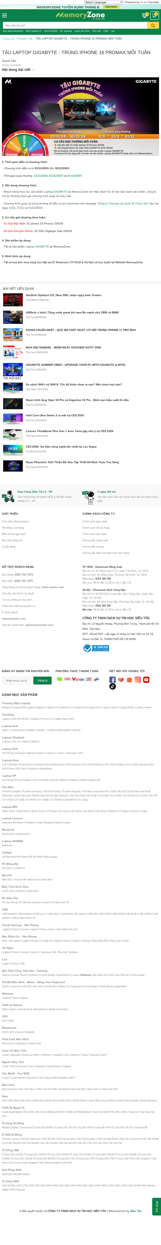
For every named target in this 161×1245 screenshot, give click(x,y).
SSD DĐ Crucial (10, 1138)
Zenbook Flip (42, 764)
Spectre (54, 780)
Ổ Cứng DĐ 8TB (138, 1127)
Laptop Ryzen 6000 (64, 718)
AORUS (35, 741)
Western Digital (10, 1127)
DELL (10, 868)
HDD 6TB (70, 1185)
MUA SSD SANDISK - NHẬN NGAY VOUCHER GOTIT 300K (63, 347)
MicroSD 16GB (108, 791)
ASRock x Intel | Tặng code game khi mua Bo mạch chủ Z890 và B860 (72, 312)
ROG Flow (8, 768)
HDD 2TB (34, 1185)
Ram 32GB (45, 1100)
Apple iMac (33, 890)
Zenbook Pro (57, 764)
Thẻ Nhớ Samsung (32, 791)
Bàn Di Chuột (70, 929)
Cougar (74, 974)
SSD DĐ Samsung (30, 1138)
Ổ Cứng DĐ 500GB (43, 1127)
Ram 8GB (19, 1100)
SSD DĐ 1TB (84, 1143)
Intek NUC (7, 879)
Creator (143, 811)
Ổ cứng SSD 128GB (35, 1154)
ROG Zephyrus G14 (76, 764)
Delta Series (23, 811)
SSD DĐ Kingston (86, 1138)
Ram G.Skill (116, 1100)
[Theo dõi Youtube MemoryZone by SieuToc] (146, 679)
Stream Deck (25, 1009)
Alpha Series (8, 811)
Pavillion (27, 780)
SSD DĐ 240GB (150, 1138)
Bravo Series (38, 811)
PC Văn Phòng (9, 902)
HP (3, 868)
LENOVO (20, 868)
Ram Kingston (131, 1100)
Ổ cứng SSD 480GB (126, 1154)
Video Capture (9, 1009)
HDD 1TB (22, 1185)
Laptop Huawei (144, 707)
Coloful (31, 1043)
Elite (46, 780)
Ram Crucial (102, 1100)
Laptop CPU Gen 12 (41, 718)
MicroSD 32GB (125, 791)
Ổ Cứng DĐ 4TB (119, 1127)
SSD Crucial (14, 1162)
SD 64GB (103, 795)
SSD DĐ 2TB (99, 1143)
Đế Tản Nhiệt (36, 856)
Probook (73, 780)
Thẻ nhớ (96, 31)
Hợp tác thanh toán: (27, 624)
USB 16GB (104, 913)
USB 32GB (117, 913)
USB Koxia (53, 913)
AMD (10, 1020)
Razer (16, 929)
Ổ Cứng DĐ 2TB (82, 1127)
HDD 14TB (120, 1185)
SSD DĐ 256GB (11, 1143)
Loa (113, 31)
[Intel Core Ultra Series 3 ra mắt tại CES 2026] (13, 419)
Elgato (24, 997)
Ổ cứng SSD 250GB (80, 1154)
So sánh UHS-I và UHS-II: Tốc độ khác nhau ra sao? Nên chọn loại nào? (74, 384)
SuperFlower (53, 1066)
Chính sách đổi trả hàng (96, 527)
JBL (54, 952)
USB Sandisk (9, 913)
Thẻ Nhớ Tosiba (52, 791)
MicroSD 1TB (66, 795)
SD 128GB (115, 795)
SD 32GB (92, 795)
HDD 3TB (46, 1185)
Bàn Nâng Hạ (100, 974)
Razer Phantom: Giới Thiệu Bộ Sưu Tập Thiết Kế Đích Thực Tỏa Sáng (72, 462)
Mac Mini (47, 879)
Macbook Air (8, 833)
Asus (66, 1054)
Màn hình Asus (9, 1089)
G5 (14, 741)
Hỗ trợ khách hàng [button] (18, 566)
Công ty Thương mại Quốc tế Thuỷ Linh (122, 203)
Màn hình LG (94, 1089)
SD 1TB (153, 795)
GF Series (52, 811)
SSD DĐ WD (48, 1138)
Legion (67, 822)
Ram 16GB (32, 1100)
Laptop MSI (19, 707)
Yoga (39, 822)
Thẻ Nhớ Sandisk (11, 791)
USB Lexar (39, 913)
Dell (59, 929)
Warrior (6, 974)
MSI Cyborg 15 (34, 31)
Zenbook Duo (26, 764)
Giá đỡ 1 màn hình (11, 986)
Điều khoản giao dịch (14, 534)
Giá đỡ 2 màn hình (32, 986)
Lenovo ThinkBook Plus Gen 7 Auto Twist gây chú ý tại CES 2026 (69, 431)
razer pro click (82, 31)
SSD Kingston (142, 1158)
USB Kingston (25, 913)
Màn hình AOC (78, 1089)
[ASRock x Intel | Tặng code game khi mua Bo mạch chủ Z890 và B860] (13, 317)
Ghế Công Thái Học (119, 974)
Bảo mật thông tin (12, 540)
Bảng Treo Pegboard (70, 986)
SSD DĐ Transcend (130, 1138)
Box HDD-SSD (31, 1111)
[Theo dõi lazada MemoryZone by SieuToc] (121, 679)
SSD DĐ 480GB (30, 1143)
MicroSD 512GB (49, 795)
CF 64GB (31, 799)
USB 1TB (30, 917)
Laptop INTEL (127, 707)
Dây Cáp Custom (120, 940)
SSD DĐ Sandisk (66, 1138)
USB (105, 31)
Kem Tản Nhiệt (101, 1111)
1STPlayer (45, 1054)
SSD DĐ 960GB (67, 1143)
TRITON (76, 730)
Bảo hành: (17, 580)
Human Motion (90, 986)
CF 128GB (43, 799)
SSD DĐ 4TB (115, 1143)
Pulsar (43, 929)
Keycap (86, 940)
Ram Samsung (149, 1100)
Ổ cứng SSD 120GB (12, 1154)
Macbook (7, 707)
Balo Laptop (51, 856)
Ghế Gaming (138, 974)
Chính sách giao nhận (94, 521)
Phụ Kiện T (64, 952)
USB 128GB (144, 913)
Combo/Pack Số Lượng (75, 799)
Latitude (30, 753)
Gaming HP (95, 780)
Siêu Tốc (136, 1211)
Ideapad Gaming (52, 822)
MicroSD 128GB (11, 795)
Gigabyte (29, 1032)
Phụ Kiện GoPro (119, 1111)
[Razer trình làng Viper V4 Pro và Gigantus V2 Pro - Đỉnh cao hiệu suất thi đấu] (13, 403)
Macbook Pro (23, 833)
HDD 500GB (8, 1185)
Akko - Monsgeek (11, 940)
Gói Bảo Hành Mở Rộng (14, 856)
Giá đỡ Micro (51, 986)
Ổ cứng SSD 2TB (85, 1158)
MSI (30, 879)
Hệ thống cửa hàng (13, 527)
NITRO (52, 730)
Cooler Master (47, 974)
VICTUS (38, 780)
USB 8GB (92, 913)
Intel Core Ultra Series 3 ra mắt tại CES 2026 (55, 415)
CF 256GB (55, 799)
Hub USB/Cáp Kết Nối (52, 1111)
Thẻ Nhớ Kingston (71, 791)
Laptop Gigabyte (35, 707)
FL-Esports (56, 940)
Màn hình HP (44, 1089)
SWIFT (5, 730)
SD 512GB (141, 795)
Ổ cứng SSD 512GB (21, 1158)
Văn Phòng (8, 753)
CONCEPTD (17, 730)
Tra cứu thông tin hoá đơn (17, 599)
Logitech (6, 929)
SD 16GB (80, 795)
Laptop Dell (94, 707)
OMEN (83, 780)
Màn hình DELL (27, 1089)
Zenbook (12, 764)
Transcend (25, 1127)
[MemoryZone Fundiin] (80, 6)
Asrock (37, 879)
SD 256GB (128, 795)
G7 (19, 741)
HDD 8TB (81, 1185)
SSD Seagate (30, 1162)
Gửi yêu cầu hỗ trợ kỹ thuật (18, 593)
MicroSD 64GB (143, 791)
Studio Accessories (58, 1009)
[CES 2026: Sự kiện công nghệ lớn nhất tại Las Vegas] (13, 450)
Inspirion (40, 753)
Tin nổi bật (12, 378)
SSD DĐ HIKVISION (107, 1138)
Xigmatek (15, 1054)
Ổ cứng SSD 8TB (124, 1158)
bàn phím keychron (13, 31)
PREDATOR (64, 730)
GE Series (89, 811)
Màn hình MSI (110, 1089)
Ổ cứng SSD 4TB (105, 1158)
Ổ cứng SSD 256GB (103, 1154)
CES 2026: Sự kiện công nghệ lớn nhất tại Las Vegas (61, 446)
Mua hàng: (17, 574)
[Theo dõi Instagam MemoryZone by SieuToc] (138, 679)
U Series (6, 741)
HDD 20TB (133, 1185)
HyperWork (63, 974)
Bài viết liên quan (18, 288)
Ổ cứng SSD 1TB (65, 1158)
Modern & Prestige (118, 811)
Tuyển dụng (8, 546)
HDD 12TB (107, 1185)
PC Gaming (66, 31)
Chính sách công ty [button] (98, 513)
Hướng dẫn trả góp (93, 546)
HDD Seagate (18, 1189)
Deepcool (27, 1054)
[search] (153, 25)
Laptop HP (51, 707)
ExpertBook (46, 768)
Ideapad (6, 822)
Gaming (20, 753)
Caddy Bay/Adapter (12, 1111)
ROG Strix (21, 768)
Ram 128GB (72, 1100)
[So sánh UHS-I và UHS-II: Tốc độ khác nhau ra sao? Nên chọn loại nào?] (13, 388)
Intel (4, 1020)
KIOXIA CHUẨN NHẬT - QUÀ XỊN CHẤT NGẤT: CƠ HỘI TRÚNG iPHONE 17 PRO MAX (81, 330)
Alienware (71, 753)
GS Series (101, 811)
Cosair (5, 1054)
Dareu (67, 940)
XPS (81, 753)
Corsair (25, 929)
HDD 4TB (58, 1185)
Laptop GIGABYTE (55, 191)
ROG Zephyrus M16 (143, 764)
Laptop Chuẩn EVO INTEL (15, 718)
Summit (134, 811)
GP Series (76, 811)
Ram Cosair (87, 1100)
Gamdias (95, 1054)
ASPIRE (30, 730)
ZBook (63, 780)
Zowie (52, 929)
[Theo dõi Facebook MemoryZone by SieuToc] (112, 679)
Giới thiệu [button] (10, 513)
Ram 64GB (58, 1100)
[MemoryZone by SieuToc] (80, 15)
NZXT (104, 1054)
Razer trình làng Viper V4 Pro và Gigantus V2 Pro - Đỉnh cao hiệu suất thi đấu (77, 400)
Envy (18, 780)
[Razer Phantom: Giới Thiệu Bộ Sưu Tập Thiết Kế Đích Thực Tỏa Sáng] (13, 466)
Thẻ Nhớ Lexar (90, 791)
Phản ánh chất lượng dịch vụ (18, 606)
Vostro (50, 753)
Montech (75, 1054)
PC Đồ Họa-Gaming (29, 902)
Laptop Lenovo (110, 707)
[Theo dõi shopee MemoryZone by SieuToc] (129, 679)
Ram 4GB (7, 1100)
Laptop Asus (80, 707)
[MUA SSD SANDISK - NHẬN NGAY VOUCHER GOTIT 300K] (13, 352)
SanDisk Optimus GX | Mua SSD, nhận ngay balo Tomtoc (64, 295)
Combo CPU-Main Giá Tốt (55, 902)
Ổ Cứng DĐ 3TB (100, 1127)
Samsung (45, 952)
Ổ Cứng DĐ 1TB (63, 1127)
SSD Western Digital (49, 1162)
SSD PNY (67, 1162)
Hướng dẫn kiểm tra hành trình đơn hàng (105, 552)
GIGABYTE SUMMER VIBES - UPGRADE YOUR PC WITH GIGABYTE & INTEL (76, 364)
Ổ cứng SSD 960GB (44, 1158)
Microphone (40, 1009)
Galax (85, 1054)
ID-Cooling (45, 1077)
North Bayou (106, 986)
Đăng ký (43, 680)
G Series (59, 753)
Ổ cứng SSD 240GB (58, 1154)
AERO (26, 741)
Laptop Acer (65, 707)
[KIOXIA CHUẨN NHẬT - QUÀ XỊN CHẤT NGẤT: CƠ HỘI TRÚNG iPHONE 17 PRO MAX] (13, 334)
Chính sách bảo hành (94, 534)
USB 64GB (130, 913)
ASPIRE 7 (41, 730)
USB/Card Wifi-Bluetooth (78, 1111)
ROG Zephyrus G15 (99, 764)
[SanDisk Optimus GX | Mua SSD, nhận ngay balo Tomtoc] (13, 300)
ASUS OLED (51, 31)
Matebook (7, 845)
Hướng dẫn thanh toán (95, 540)
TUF (4, 764)
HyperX (34, 929)
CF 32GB (19, 799)
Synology (7, 1174)
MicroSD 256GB (30, 795)
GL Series (64, 811)
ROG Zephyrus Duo (121, 764)
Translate (153, 2)
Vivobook (33, 768)
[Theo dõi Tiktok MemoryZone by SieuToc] (112, 686)
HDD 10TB (94, 1185)
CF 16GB (8, 799)
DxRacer (33, 974)
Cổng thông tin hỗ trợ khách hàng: (33, 587)
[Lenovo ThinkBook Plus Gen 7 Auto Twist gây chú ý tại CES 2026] (13, 435)
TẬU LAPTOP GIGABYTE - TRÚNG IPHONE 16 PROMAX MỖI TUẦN (76, 52)
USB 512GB (17, 917)
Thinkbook (18, 822)
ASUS (18, 879)
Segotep (57, 1054)
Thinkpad (30, 822)
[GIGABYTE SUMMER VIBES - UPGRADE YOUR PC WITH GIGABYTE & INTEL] (13, 369)
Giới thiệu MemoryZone (15, 521)
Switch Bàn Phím (100, 940)
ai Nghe (74, 952)
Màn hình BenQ (61, 1089)
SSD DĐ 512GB (48, 1143)
